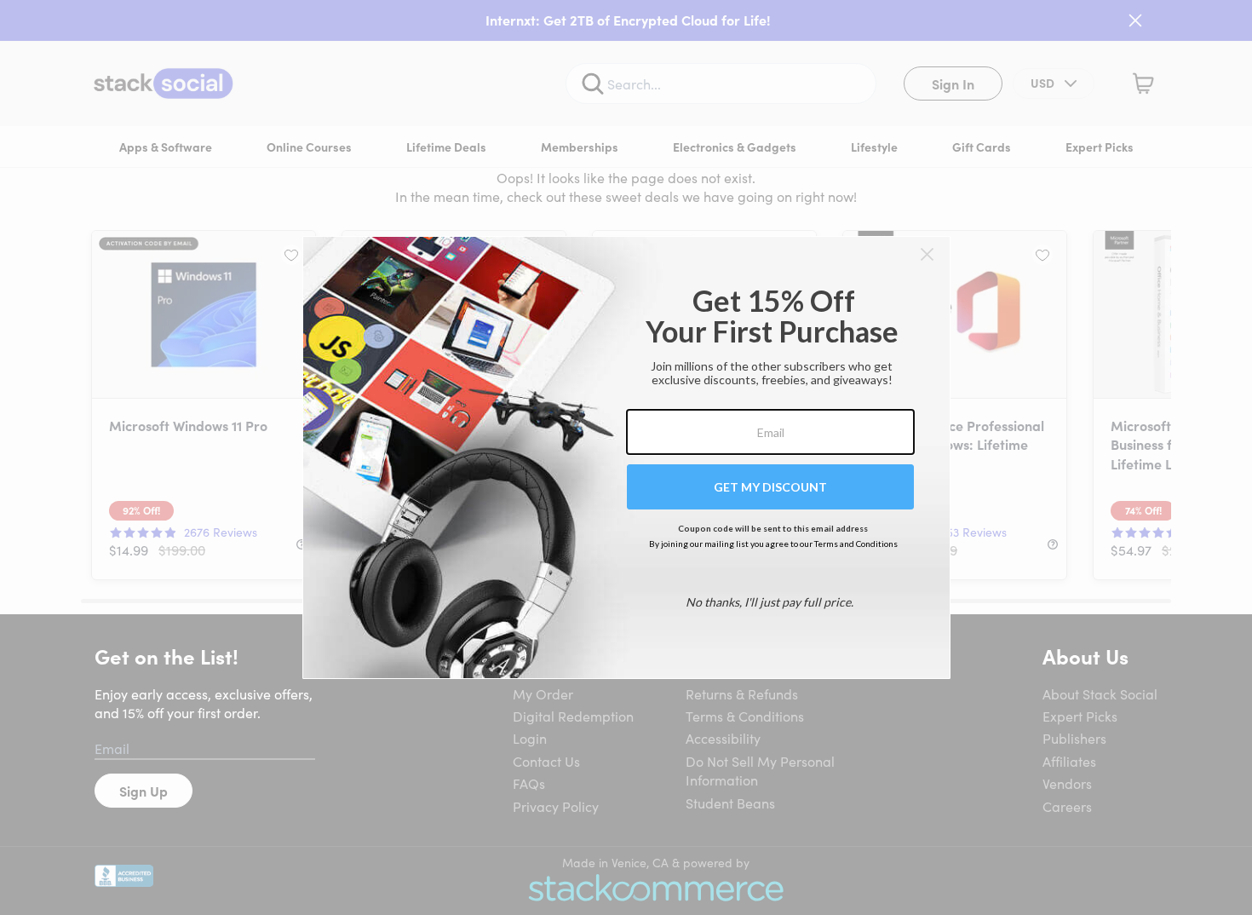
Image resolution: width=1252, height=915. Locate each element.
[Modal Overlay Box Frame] (626, 457)
